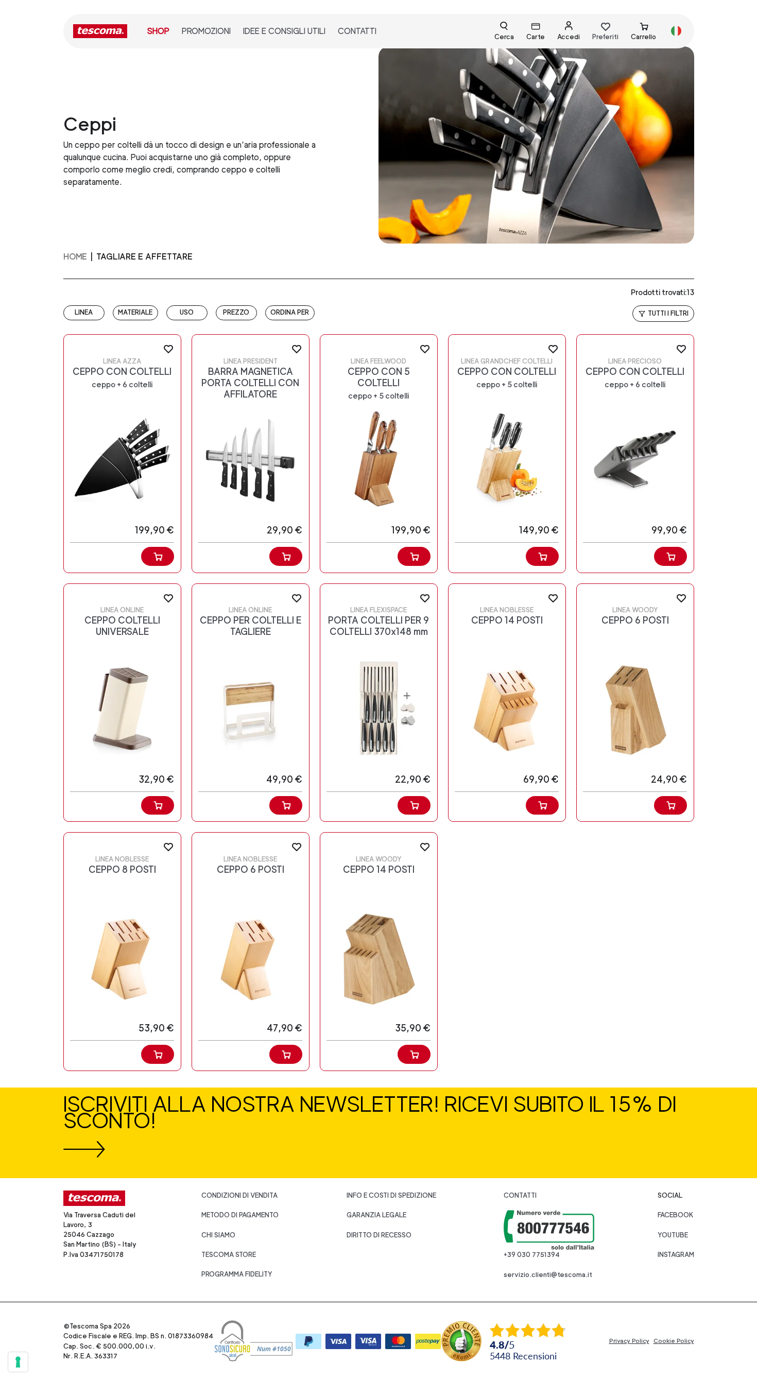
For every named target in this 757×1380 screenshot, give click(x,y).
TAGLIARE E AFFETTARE (144, 257)
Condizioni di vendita (239, 1195)
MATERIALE (135, 312)
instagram (676, 1254)
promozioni (206, 31)
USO (187, 312)
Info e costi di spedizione (391, 1195)
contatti (357, 31)
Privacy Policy (629, 1340)
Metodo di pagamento (240, 1215)
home (75, 257)
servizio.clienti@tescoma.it (548, 1275)
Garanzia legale (376, 1215)
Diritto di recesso (379, 1235)
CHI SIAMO (218, 1235)
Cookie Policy (673, 1340)
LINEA (84, 312)
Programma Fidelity (236, 1274)
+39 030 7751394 (532, 1254)
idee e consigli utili (284, 31)
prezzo (236, 312)
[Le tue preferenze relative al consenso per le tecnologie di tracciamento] (18, 1362)
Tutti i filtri (668, 313)
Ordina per (289, 312)
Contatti (520, 1195)
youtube (673, 1235)
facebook (676, 1215)
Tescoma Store (228, 1254)
